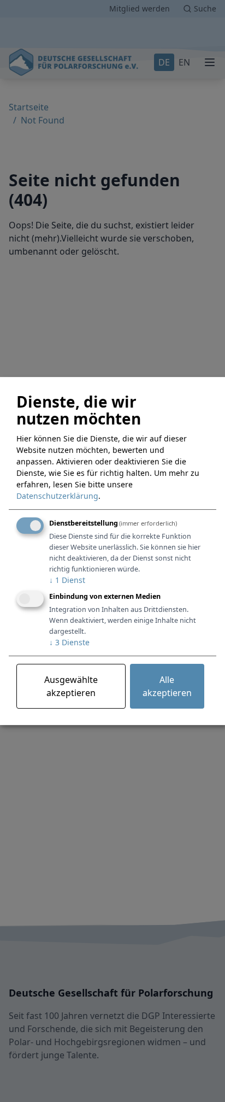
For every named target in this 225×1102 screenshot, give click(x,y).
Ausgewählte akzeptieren (71, 686)
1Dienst (67, 580)
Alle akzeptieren (167, 686)
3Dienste (69, 642)
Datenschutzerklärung (57, 496)
